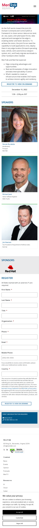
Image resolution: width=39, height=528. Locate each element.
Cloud (5, 488)
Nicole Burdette (8, 144)
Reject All (19, 523)
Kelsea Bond (8, 418)
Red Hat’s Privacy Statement (10, 388)
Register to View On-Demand (19, 84)
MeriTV (5, 474)
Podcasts (6, 471)
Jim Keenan (6, 242)
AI (4, 484)
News (5, 461)
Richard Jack (7, 194)
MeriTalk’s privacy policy (29, 388)
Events (5, 464)
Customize (19, 518)
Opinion (6, 468)
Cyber (5, 491)
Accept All (19, 512)
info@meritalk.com (9, 446)
